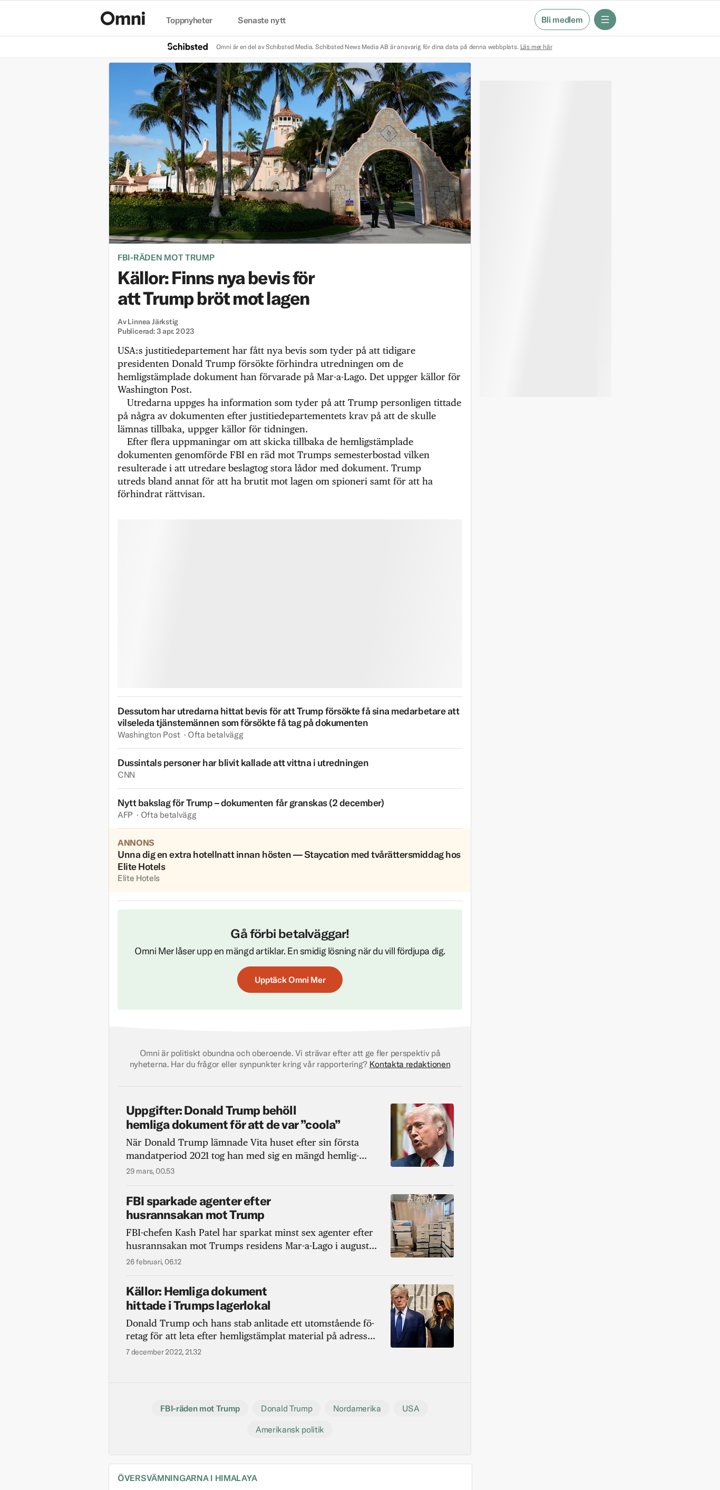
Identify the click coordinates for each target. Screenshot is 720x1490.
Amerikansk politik (290, 1429)
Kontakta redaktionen (410, 1064)
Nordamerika (357, 1408)
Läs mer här (536, 47)
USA (411, 1408)
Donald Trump (286, 1408)
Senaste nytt (262, 20)
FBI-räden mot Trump (166, 257)
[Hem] (123, 18)
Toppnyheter (189, 20)
